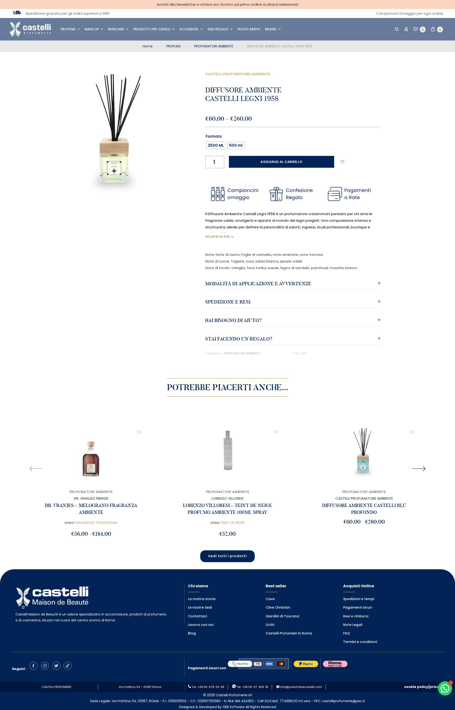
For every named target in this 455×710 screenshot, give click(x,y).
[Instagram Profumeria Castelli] (46, 668)
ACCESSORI (188, 29)
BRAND (270, 29)
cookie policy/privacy (423, 686)
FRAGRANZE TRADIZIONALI (96, 522)
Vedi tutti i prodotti (227, 556)
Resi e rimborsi (355, 616)
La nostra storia (201, 599)
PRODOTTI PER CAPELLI (151, 29)
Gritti (270, 624)
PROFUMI (68, 29)
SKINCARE (116, 29)
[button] (342, 162)
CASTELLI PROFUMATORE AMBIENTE (237, 74)
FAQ (346, 633)
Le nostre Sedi (200, 607)
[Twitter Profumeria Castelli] (57, 668)
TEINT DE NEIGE (232, 522)
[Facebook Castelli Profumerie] (34, 668)
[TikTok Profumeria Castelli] (69, 668)
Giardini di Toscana (282, 616)
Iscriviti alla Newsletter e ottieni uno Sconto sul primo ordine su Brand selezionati (227, 4)
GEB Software (234, 707)
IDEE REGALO (218, 29)
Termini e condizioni (360, 641)
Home (148, 46)
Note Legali (352, 624)
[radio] (216, 145)
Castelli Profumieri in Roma (289, 633)
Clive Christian (278, 607)
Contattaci (197, 616)
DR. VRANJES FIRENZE (91, 498)
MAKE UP (92, 29)
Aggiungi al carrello (281, 161)
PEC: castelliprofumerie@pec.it (339, 701)
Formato (214, 136)
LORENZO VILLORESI (227, 498)
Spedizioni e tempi (358, 599)
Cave (270, 599)
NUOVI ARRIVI (248, 29)
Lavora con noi (201, 624)
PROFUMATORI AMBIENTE (213, 46)
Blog (192, 633)
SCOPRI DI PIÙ (218, 236)
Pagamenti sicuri (357, 607)
